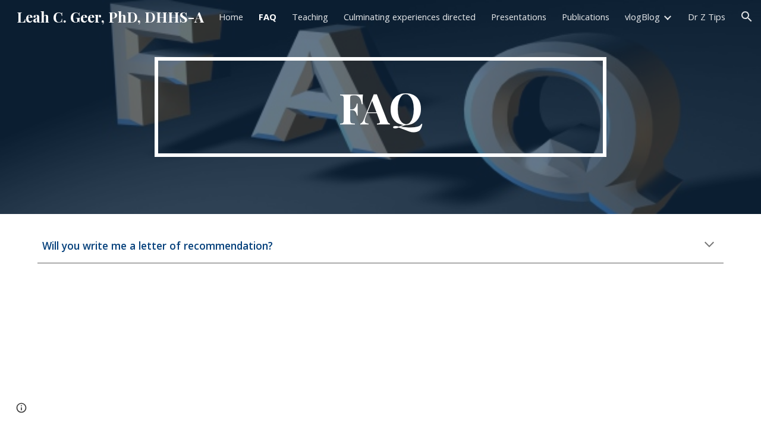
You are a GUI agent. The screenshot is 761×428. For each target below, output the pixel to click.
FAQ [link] (267, 17)
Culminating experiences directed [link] (410, 17)
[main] (380, 107)
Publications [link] (585, 17)
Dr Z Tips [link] (706, 17)
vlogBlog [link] (642, 17)
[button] (746, 16)
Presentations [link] (518, 17)
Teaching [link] (310, 17)
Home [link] (231, 17)
